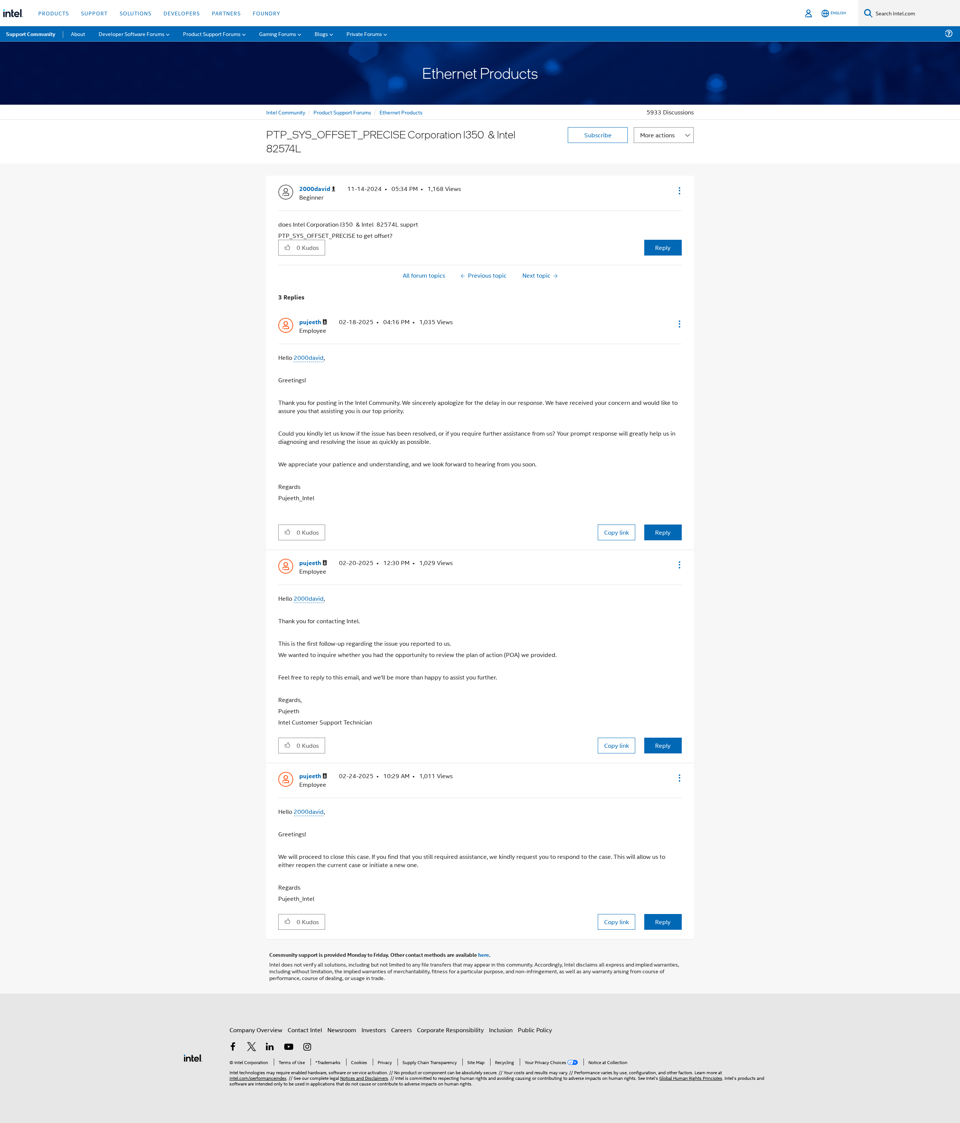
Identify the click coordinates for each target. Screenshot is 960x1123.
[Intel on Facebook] (232, 1047)
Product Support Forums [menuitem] (212, 34)
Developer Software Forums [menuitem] (132, 34)
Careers (401, 1029)
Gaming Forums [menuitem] (277, 34)
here (483, 954)
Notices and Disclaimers (364, 1077)
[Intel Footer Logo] (193, 1057)
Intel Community (285, 112)
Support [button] (94, 13)
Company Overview (256, 1029)
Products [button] (53, 13)
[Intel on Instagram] (307, 1047)
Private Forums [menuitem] (364, 34)
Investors (374, 1029)
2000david (309, 357)
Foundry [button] (266, 13)
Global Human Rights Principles (690, 1077)
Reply (662, 247)
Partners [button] (226, 13)
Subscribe (598, 135)
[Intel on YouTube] (288, 1047)
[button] (679, 191)
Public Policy (535, 1029)
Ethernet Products (401, 112)
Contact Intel (305, 1029)
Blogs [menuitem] (321, 34)
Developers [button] (182, 13)
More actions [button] (657, 135)
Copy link (616, 532)
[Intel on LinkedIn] (270, 1047)
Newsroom (341, 1029)
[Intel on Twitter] (251, 1047)
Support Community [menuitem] (30, 34)
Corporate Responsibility (450, 1029)
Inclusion (501, 1029)
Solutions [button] (136, 13)
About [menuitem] (78, 34)
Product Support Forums (342, 112)
